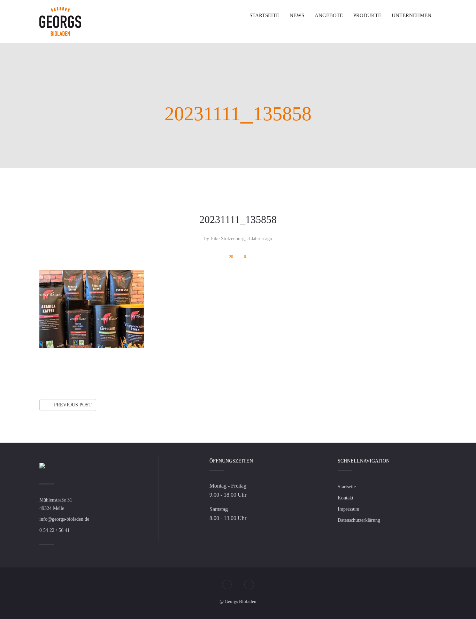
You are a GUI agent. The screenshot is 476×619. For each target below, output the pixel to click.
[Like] (419, 372)
